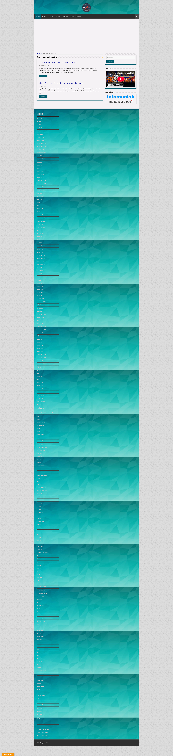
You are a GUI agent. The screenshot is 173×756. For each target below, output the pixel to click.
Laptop (39, 540)
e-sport (39, 478)
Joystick (39, 537)
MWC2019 (39, 577)
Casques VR (40, 453)
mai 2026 (39, 128)
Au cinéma (40, 428)
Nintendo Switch (41, 590)
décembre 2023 (41, 218)
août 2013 (39, 336)
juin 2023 (39, 236)
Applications (40, 425)
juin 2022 (39, 274)
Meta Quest (40, 568)
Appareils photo (41, 422)
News (38, 584)
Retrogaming (40, 636)
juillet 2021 (40, 308)
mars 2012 (40, 382)
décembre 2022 (41, 255)
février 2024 (40, 212)
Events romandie (41, 500)
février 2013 (40, 348)
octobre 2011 (40, 398)
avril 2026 (39, 131)
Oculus (39, 602)
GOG (38, 515)
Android (39, 416)
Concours (39, 469)
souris (38, 646)
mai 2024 (39, 202)
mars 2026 (40, 134)
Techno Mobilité (41, 671)
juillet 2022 (40, 271)
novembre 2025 (41, 146)
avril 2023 (39, 243)
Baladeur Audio (41, 441)
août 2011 (39, 404)
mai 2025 (39, 165)
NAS (38, 580)
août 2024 (39, 193)
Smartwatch (40, 643)
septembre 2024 (41, 190)
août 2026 (39, 118)
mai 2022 (39, 277)
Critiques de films (42, 475)
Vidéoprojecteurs (42, 702)
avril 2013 (39, 342)
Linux (38, 543)
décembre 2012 (41, 354)
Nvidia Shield (40, 596)
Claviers (39, 462)
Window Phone (41, 705)
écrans (38, 481)
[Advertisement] (86, 36)
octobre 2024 (40, 187)
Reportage (40, 630)
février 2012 (40, 385)
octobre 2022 (40, 261)
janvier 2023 (40, 252)
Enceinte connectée (42, 490)
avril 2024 (39, 205)
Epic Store (39, 493)
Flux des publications (43, 729)
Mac (38, 556)
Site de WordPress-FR (43, 735)
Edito (38, 484)
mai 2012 (39, 376)
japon (38, 534)
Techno (57, 16)
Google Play (40, 521)
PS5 (38, 627)
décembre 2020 (41, 314)
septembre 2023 (41, 227)
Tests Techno (40, 686)
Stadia (38, 652)
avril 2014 (39, 320)
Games (51, 16)
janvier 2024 (40, 215)
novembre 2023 (41, 221)
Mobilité (78, 16)
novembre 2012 (41, 358)
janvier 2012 (40, 389)
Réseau (39, 633)
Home (40, 53)
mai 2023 (39, 239)
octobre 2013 (40, 333)
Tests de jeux (40, 683)
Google (39, 518)
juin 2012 (39, 373)
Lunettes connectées (42, 552)
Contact (44, 16)
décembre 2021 (41, 292)
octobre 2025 (40, 149)
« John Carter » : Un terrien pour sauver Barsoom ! (61, 83)
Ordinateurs (40, 605)
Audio (38, 431)
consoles (39, 472)
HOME (38, 16)
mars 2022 (40, 283)
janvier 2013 (40, 351)
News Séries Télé (41, 587)
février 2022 (40, 286)
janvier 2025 (40, 177)
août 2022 (39, 267)
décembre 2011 (41, 392)
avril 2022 (39, 280)
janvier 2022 (40, 289)
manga (39, 565)
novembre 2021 (41, 295)
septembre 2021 (41, 302)
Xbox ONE (39, 711)
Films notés (40, 503)
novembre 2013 (41, 330)
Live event (39, 549)
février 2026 (40, 137)
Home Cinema (41, 528)
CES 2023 (39, 456)
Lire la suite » (43, 76)
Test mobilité (40, 680)
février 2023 (40, 249)
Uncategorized (41, 695)
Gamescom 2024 (41, 512)
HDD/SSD (39, 525)
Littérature (65, 16)
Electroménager (41, 487)
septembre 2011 (41, 401)
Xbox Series (40, 714)
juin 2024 (39, 199)
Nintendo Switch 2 (42, 593)
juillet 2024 (40, 196)
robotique (39, 639)
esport (38, 497)
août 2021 (39, 305)
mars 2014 (40, 323)
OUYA (38, 608)
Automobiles (40, 434)
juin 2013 (39, 339)
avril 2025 (39, 168)
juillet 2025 (40, 159)
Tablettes (39, 661)
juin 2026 (39, 125)
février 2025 (40, 174)
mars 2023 (40, 246)
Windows (39, 708)
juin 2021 (39, 311)
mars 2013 (40, 345)
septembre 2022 (41, 264)
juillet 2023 (40, 233)
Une (38, 698)
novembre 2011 (41, 395)
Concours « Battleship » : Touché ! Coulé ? (58, 62)
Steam (38, 655)
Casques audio (41, 450)
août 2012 (39, 367)
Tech (38, 664)
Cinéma (72, 16)
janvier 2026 (40, 140)
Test (38, 677)
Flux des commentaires (43, 732)
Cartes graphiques (42, 447)
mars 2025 (40, 171)
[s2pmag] (86, 7)
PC (37, 612)
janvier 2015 (40, 317)
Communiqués (41, 466)
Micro (38, 571)
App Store (39, 419)
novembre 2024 (41, 184)
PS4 (38, 624)
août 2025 (39, 156)
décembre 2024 (41, 180)
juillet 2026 (40, 121)
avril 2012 (39, 379)
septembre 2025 (41, 153)
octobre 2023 (40, 224)
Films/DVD (40, 506)
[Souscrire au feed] (102, 57)
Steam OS (39, 658)
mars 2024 (40, 208)
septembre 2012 (41, 364)
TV (37, 692)
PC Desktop (40, 618)
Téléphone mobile (42, 674)
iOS (38, 531)
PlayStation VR (41, 621)
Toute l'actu (40, 689)
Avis (38, 438)
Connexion (40, 726)
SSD (38, 649)
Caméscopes (40, 444)
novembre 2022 (41, 258)
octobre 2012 (40, 361)
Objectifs (39, 599)
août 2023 (39, 230)
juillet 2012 (40, 370)
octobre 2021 (40, 298)
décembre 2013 (41, 326)
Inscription (40, 723)
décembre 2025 (41, 143)
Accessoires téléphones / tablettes (46, 413)
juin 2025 (39, 162)
